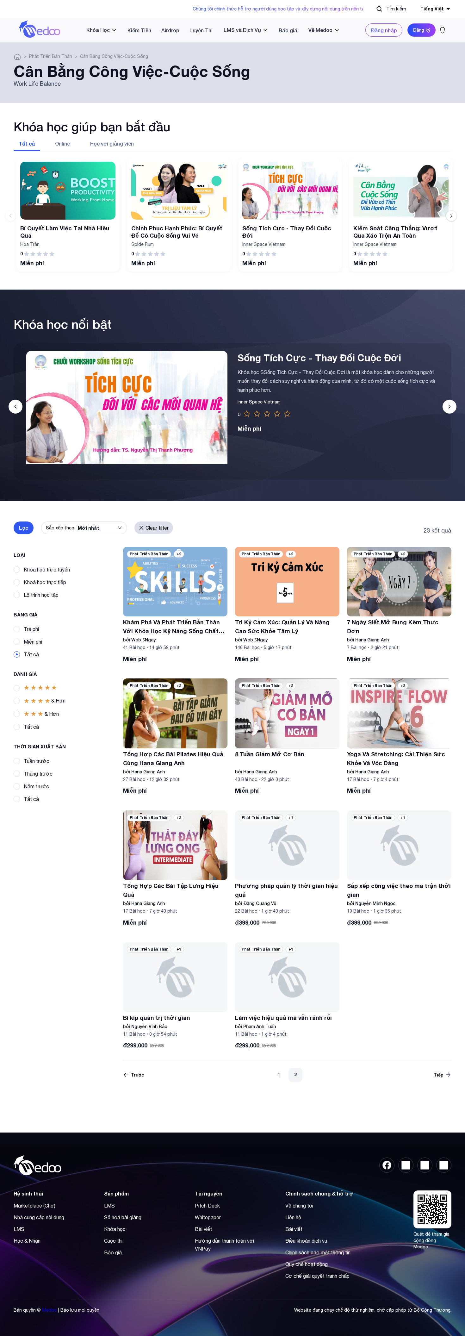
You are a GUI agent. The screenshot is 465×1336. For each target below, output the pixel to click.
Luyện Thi (201, 30)
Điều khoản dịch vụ (306, 1241)
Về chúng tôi (299, 1205)
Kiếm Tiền (139, 30)
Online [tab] (62, 143)
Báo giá (288, 30)
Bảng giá (25, 614)
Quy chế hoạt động (306, 1264)
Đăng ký (421, 30)
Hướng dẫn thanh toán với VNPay (224, 1245)
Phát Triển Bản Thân (50, 56)
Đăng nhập (384, 30)
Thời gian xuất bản (40, 746)
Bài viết (203, 1229)
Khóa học (115, 1229)
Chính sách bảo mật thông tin (317, 1252)
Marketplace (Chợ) (34, 1205)
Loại (19, 555)
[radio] (247, 413)
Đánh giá (25, 674)
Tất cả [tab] (27, 143)
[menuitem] (98, 30)
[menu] (213, 30)
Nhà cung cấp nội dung (39, 1217)
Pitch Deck (207, 1205)
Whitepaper (208, 1217)
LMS (19, 1229)
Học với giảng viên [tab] (112, 143)
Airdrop (170, 30)
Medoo (49, 1310)
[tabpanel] (232, 216)
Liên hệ (293, 1217)
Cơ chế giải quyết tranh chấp (317, 1276)
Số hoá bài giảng (122, 1217)
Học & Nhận (27, 1241)
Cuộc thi (113, 1241)
